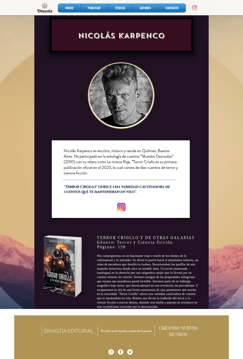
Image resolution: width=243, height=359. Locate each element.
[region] (121, 95)
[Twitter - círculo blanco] (130, 352)
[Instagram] (194, 7)
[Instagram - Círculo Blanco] (111, 352)
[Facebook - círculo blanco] (120, 352)
